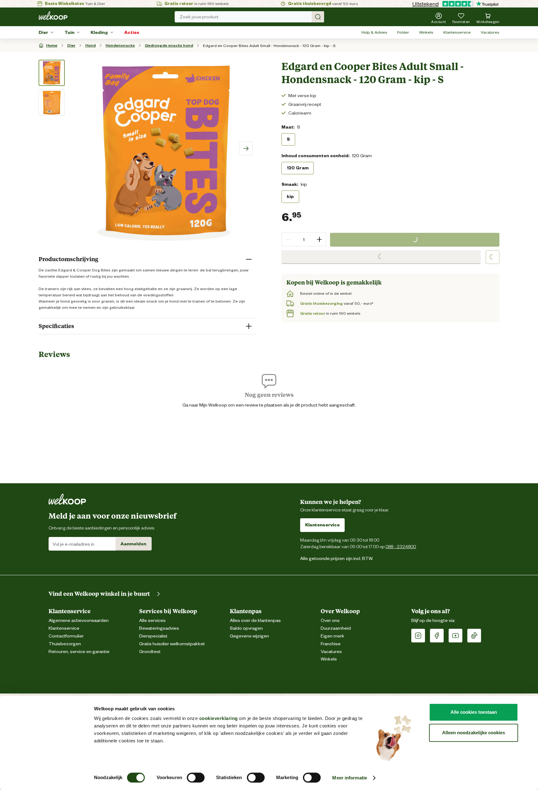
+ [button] (319, 239)
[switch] (196, 778)
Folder (403, 32)
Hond (90, 45)
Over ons (330, 620)
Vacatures (490, 32)
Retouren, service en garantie (79, 651)
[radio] (288, 139)
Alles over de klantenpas (255, 620)
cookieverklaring (218, 718)
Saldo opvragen (246, 628)
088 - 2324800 (400, 546)
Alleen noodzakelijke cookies (473, 732)
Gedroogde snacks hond (169, 45)
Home (51, 45)
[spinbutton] (304, 239)
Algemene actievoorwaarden (79, 620)
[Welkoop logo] (53, 15)
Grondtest (150, 651)
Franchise (331, 644)
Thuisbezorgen (65, 644)
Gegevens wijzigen (249, 636)
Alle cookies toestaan (474, 712)
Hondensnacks (120, 45)
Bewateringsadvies (159, 628)
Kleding (99, 32)
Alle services (152, 620)
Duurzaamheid (336, 628)
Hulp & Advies (374, 32)
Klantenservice (457, 32)
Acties (131, 32)
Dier (43, 32)
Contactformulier (66, 636)
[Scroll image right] (246, 148)
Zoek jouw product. (199, 16)
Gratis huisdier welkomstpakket (172, 644)
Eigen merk (332, 636)
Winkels (426, 32)
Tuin (69, 32)
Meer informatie (349, 777)
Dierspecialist (153, 636)
